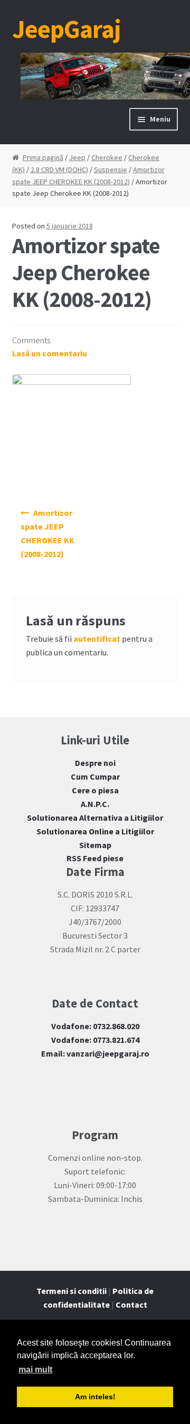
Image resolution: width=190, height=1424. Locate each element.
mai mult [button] (35, 1369)
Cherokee (106, 157)
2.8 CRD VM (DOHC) (59, 169)
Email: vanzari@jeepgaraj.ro (95, 1053)
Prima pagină (43, 157)
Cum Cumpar (95, 776)
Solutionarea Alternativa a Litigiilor (95, 817)
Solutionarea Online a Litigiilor (95, 831)
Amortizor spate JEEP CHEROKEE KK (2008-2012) (47, 533)
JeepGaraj (66, 29)
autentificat (96, 638)
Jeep (77, 157)
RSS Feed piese (95, 858)
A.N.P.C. (95, 804)
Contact (131, 1304)
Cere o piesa (95, 790)
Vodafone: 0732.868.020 (95, 1026)
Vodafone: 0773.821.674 (95, 1039)
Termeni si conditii (71, 1291)
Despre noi (95, 763)
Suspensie (110, 169)
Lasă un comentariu (49, 353)
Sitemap (95, 845)
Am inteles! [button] (95, 1396)
